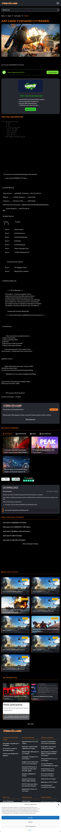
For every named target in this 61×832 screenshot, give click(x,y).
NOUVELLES (8, 433)
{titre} (29, 830)
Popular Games (26, 801)
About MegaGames (8, 801)
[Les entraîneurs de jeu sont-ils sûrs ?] (16, 711)
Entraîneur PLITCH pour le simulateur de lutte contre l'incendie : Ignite (29, 768)
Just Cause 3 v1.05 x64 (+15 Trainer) (14, 540)
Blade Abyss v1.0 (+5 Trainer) (49, 782)
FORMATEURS (22, 433)
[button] (58, 804)
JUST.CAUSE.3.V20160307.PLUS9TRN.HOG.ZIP (17, 510)
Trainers (26, 16)
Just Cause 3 (17, 16)
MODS (34, 433)
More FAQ (31, 724)
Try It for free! (52, 72)
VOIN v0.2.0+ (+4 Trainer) (48, 779)
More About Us (30, 419)
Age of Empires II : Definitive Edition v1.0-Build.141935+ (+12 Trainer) (49, 753)
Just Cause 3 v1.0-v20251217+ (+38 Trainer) (16, 527)
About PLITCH (30, 109)
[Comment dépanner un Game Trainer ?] (44, 691)
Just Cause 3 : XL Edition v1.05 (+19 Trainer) (16, 531)
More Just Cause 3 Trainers (30, 543)
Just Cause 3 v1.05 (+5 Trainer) (12, 535)
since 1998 (53, 409)
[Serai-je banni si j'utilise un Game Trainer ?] (16, 691)
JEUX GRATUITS (46, 433)
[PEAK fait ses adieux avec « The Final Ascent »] (44, 445)
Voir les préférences (30, 826)
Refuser (30, 822)
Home (3, 16)
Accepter (30, 817)
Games (9, 16)
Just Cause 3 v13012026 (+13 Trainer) (14, 522)
